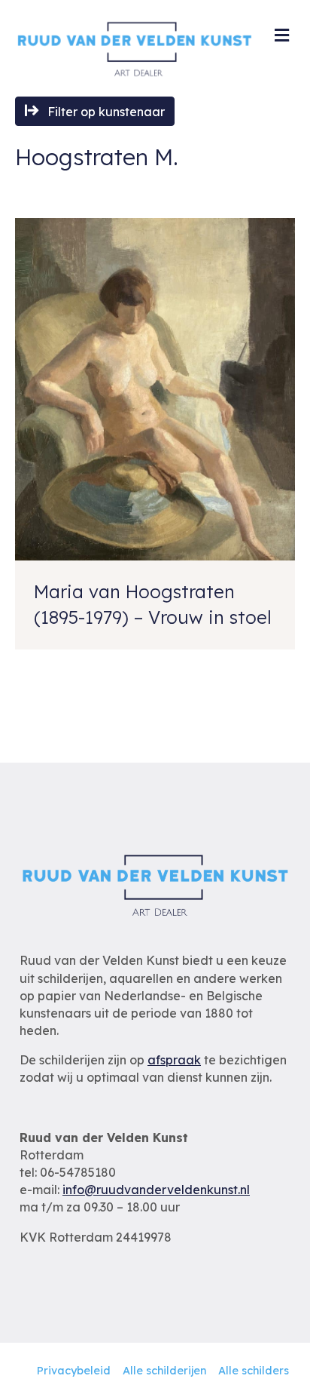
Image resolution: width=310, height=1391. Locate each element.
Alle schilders (253, 1370)
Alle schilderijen (164, 1370)
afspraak (174, 1059)
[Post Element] (155, 433)
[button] (95, 111)
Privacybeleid (74, 1370)
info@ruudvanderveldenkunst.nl (156, 1189)
